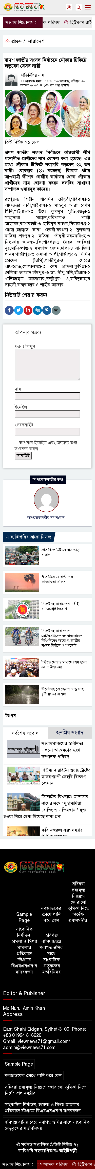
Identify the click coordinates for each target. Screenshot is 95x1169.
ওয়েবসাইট (24, 425)
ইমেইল (21, 407)
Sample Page (24, 917)
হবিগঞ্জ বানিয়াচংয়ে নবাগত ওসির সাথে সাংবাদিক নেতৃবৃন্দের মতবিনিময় (51, 953)
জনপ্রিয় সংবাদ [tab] (69, 732)
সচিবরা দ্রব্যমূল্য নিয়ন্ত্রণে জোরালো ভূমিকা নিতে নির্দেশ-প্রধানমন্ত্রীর (78, 902)
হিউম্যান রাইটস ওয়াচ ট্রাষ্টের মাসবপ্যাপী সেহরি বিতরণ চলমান (66, 776)
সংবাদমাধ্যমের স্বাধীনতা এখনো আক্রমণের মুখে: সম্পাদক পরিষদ (62, 750)
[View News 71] (34, 867)
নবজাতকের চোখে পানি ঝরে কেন (51, 914)
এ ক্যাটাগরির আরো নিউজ (28, 537)
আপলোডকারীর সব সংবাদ (46, 517)
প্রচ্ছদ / (17, 41)
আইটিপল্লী (68, 1150)
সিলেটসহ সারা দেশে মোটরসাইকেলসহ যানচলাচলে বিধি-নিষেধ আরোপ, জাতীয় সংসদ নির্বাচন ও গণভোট (62, 638)
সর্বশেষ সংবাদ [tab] (25, 733)
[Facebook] (9, 310)
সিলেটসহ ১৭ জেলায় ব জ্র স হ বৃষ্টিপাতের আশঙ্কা (63, 691)
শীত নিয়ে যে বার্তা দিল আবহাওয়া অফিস (57, 579)
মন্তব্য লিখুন (25, 346)
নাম (18, 389)
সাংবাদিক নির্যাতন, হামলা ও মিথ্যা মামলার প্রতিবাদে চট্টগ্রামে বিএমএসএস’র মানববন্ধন (24, 950)
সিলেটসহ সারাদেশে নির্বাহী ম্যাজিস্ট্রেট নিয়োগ (61, 606)
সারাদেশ (36, 41)
